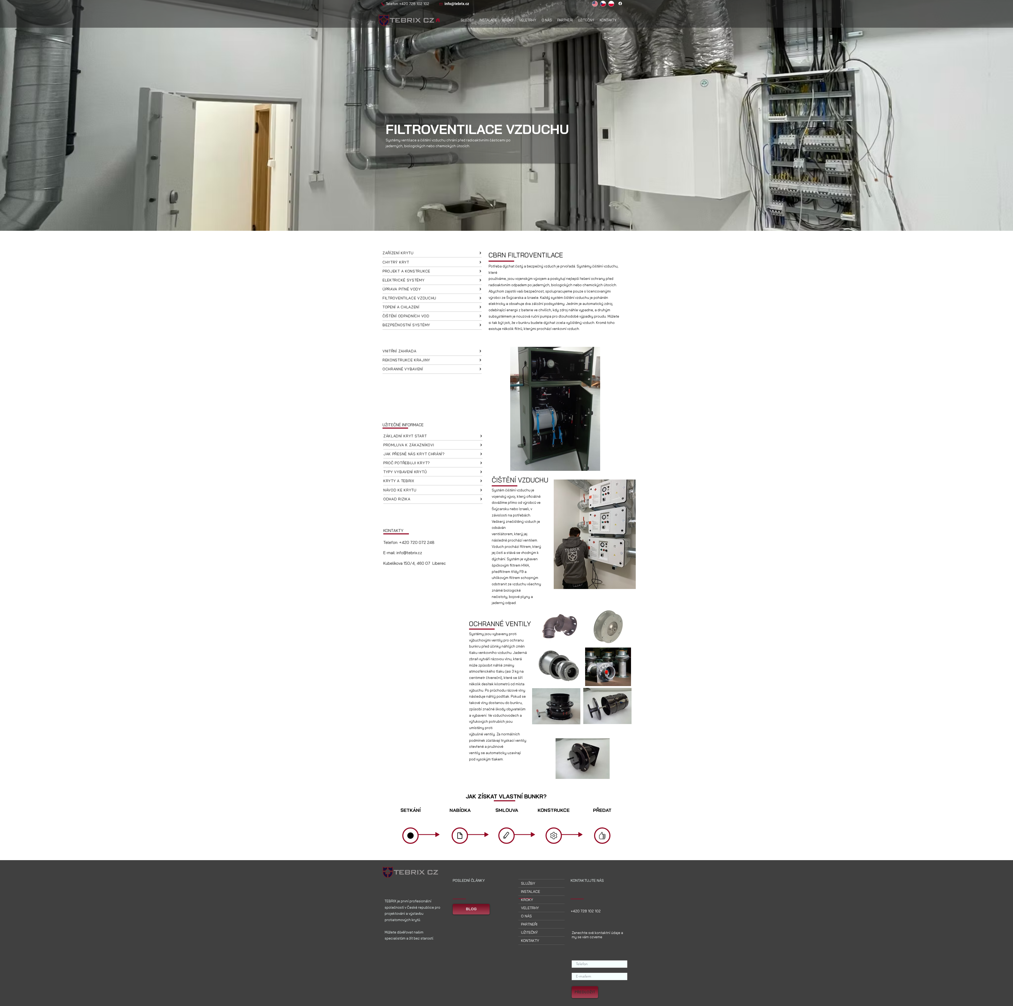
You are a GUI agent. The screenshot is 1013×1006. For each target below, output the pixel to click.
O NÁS (526, 916)
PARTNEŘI (529, 924)
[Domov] (437, 20)
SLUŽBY (528, 883)
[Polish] (611, 3)
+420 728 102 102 (414, 3)
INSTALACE (530, 891)
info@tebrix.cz (409, 552)
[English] (595, 3)
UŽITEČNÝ (529, 932)
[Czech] (603, 3)
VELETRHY (530, 908)
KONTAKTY (530, 940)
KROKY (527, 899)
